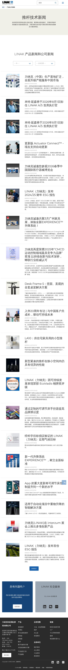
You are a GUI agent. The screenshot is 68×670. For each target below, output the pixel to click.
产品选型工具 (22, 651)
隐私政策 (38, 667)
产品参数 (21, 654)
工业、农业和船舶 (39, 627)
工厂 (51, 630)
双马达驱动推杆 (23, 633)
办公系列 (37, 650)
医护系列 (37, 647)
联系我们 (17, 606)
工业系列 (37, 653)
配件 (19, 642)
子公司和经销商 (55, 633)
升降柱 (20, 630)
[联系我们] (64, 482)
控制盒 (20, 636)
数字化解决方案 (23, 644)
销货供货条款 (49, 667)
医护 (35, 630)
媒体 (51, 636)
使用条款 (31, 667)
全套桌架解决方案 (23, 647)
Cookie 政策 (18, 667)
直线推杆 (21, 627)
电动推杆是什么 (55, 639)
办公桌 (36, 633)
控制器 (20, 639)
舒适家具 (37, 636)
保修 (43, 667)
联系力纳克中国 (55, 627)
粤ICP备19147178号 (8, 650)
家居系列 (37, 656)
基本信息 (25, 667)
